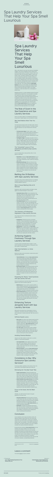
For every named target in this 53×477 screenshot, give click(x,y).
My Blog (26, 3)
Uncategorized (36, 444)
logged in (21, 453)
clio (16, 445)
